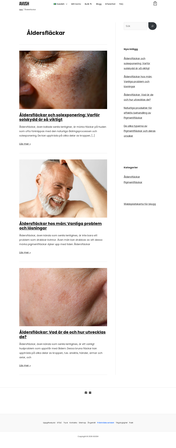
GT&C (59, 423)
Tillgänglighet (121, 423)
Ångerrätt (92, 423)
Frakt (131, 423)
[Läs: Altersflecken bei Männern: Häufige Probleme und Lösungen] (63, 188)
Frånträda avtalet (105, 423)
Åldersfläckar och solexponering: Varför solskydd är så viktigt (59, 117)
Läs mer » (25, 144)
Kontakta (73, 423)
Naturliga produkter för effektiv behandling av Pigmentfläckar (138, 112)
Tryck (66, 423)
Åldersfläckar (132, 176)
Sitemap (82, 423)
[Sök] (152, 26)
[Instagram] (90, 392)
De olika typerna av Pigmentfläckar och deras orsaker (140, 131)
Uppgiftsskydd (49, 423)
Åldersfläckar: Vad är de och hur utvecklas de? (62, 335)
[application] (65, 4)
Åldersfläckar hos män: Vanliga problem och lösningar (60, 226)
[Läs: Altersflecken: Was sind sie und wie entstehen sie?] (63, 297)
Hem (21, 9)
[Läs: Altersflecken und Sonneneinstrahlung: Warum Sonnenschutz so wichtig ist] (63, 79)
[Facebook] (86, 392)
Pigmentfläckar (133, 182)
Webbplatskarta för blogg (140, 204)
